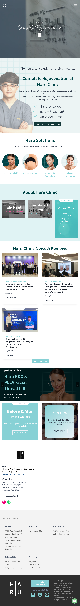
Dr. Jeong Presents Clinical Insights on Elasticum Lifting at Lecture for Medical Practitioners (19, 343)
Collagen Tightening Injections (16, 568)
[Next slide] (77, 384)
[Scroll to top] (75, 598)
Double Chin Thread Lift (13, 534)
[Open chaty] (74, 601)
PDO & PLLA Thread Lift (13, 531)
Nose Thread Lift (11, 537)
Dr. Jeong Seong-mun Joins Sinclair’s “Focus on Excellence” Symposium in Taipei (19, 287)
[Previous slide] (2, 384)
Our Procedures (55, 281)
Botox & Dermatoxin (12, 561)
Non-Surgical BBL (30, 173)
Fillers (7, 564)
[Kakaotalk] (47, 595)
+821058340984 (66, 587)
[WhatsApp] (40, 595)
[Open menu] (75, 5)
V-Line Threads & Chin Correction (13, 541)
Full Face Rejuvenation (61, 531)
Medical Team (34, 564)
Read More (10, 297)
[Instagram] (33, 595)
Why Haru (32, 561)
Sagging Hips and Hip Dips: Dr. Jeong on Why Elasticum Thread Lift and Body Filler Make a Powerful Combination (59, 288)
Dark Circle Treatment (61, 534)
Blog (7, 281)
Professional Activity (18, 281)
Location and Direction (37, 568)
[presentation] (20, 265)
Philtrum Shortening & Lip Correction (14, 547)
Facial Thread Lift (10, 173)
